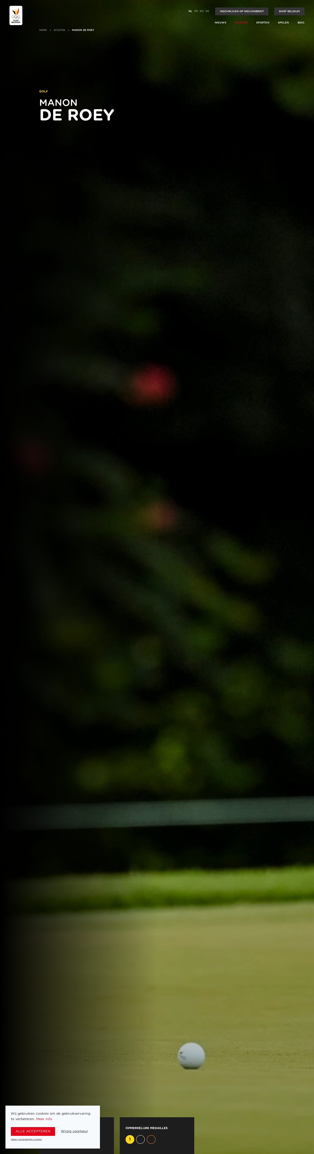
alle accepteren (33, 1131)
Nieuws (220, 22)
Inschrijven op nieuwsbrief (242, 11)
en (202, 11)
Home (43, 30)
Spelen (283, 22)
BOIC (301, 22)
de (207, 11)
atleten (59, 30)
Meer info (44, 1119)
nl (190, 11)
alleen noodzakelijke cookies (26, 1139)
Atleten (241, 22)
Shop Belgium (289, 11)
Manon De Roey (83, 30)
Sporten (262, 22)
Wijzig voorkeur (74, 1131)
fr (196, 11)
